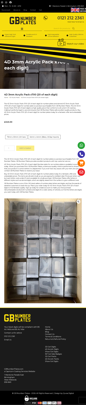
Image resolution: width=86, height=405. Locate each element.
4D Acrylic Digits (52, 349)
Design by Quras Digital (64, 393)
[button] (2, 2)
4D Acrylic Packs (14, 97)
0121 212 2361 (70, 17)
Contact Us (49, 334)
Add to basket (25, 148)
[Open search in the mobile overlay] (64, 28)
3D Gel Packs (50, 356)
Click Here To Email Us (76, 22)
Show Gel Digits (51, 352)
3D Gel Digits (50, 347)
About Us (49, 329)
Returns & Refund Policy (55, 339)
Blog (47, 332)
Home (6, 97)
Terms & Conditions (53, 337)
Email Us (7, 340)
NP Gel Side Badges (53, 354)
